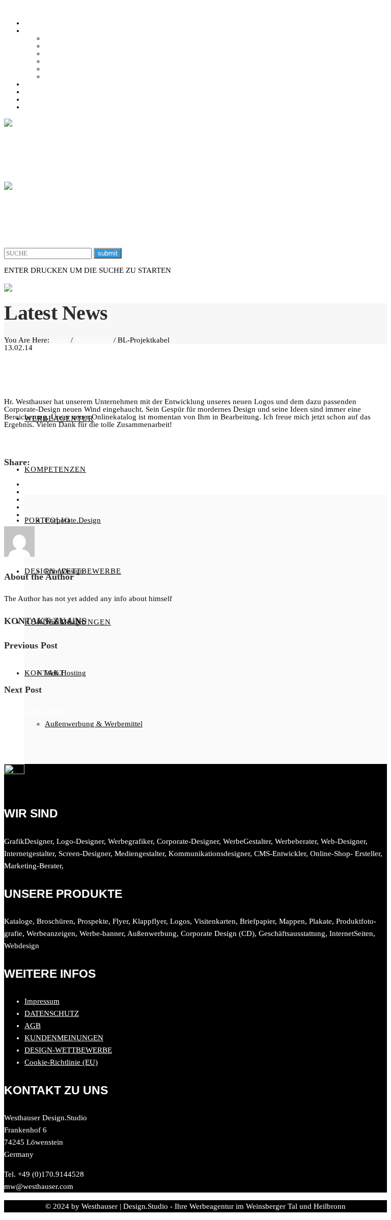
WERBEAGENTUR (56, 23)
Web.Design (64, 53)
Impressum (42, 1001)
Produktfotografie (73, 76)
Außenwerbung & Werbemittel (94, 69)
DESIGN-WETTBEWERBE (68, 92)
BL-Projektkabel (75, 374)
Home (59, 340)
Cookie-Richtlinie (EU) (61, 1062)
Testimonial (93, 340)
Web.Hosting (65, 61)
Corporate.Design (73, 38)
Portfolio (38, 84)
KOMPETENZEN (52, 30)
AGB (32, 1026)
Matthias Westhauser (37, 440)
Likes (83, 440)
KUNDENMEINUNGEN (63, 99)
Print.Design (64, 46)
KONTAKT (42, 107)
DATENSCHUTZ (51, 1013)
